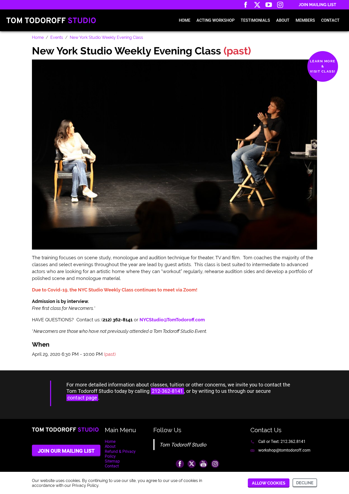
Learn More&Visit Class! (322, 66)
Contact (330, 20)
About (282, 20)
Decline (304, 482)
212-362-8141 (167, 391)
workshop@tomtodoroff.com (284, 450)
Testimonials (255, 20)
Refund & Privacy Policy (120, 454)
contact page (82, 398)
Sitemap (112, 461)
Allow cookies (268, 483)
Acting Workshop (215, 20)
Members (305, 20)
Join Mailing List (317, 4)
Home (184, 20)
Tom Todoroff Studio (182, 445)
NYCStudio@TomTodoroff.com (172, 319)
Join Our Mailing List (66, 451)
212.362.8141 (293, 441)
